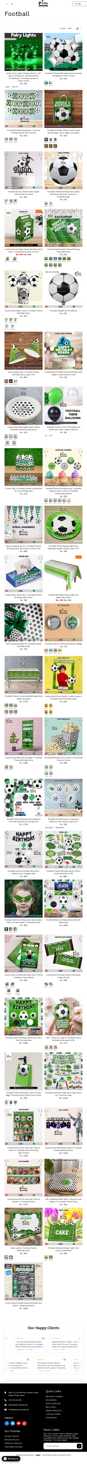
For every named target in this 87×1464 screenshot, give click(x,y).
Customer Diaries (13, 1447)
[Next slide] (79, 573)
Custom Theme (53, 1414)
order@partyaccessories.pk (18, 1409)
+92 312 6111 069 (14, 1400)
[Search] (12, 3)
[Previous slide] (47, 573)
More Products (54, 1410)
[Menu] (7, 3)
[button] (71, 28)
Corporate (51, 1418)
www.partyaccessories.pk (18, 1405)
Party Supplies (53, 1403)
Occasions (51, 1400)
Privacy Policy (12, 1436)
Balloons (51, 1407)
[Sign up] (79, 1446)
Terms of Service (13, 1443)
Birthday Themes (54, 1396)
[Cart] (79, 3)
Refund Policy (12, 1440)
